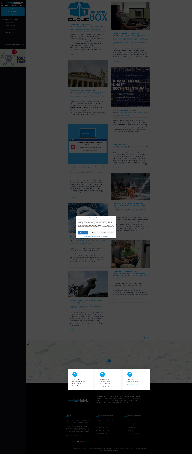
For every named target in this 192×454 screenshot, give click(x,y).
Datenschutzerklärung (97, 236)
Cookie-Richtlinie (87, 236)
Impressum (105, 236)
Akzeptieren (83, 232)
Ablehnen (94, 232)
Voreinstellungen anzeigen (107, 232)
